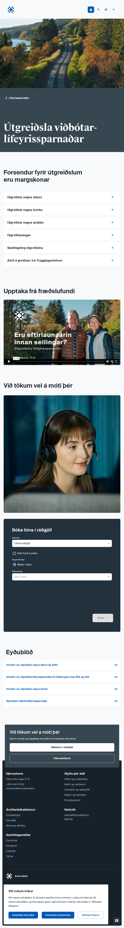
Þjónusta (16, 538)
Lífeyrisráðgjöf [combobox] (22, 543)
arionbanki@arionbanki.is (20, 788)
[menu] (113, 9)
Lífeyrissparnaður (19, 98)
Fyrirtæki (11, 820)
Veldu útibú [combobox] (20, 576)
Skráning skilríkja (15, 825)
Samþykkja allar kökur (23, 915)
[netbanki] (91, 9)
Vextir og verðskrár (75, 784)
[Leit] (116, 920)
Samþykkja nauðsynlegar (58, 915)
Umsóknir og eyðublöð (77, 789)
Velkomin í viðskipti (62, 747)
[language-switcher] (106, 9)
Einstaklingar (13, 815)
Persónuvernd (72, 800)
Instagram (11, 845)
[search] (98, 9)
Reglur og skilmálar (75, 794)
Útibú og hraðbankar (76, 779)
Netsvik (68, 819)
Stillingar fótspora (91, 915)
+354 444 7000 (15, 784)
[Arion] (11, 9)
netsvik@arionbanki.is (76, 815)
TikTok (9, 856)
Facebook (11, 840)
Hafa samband (62, 758)
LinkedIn (11, 851)
